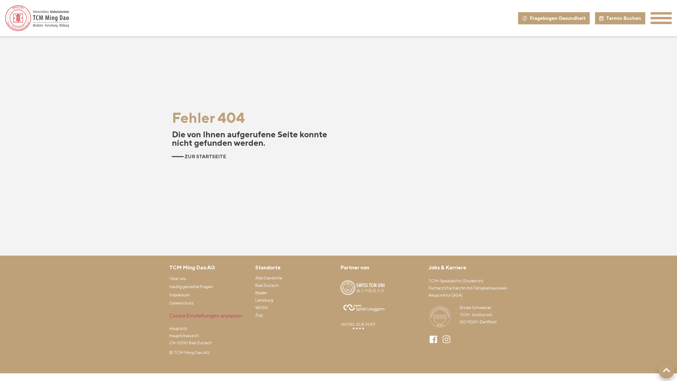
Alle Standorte (268, 277)
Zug (259, 315)
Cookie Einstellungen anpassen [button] (206, 315)
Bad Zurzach (267, 285)
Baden (261, 292)
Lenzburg (264, 300)
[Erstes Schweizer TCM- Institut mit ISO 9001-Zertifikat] (440, 316)
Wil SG (261, 307)
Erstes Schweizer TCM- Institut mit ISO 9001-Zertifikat (478, 314)
